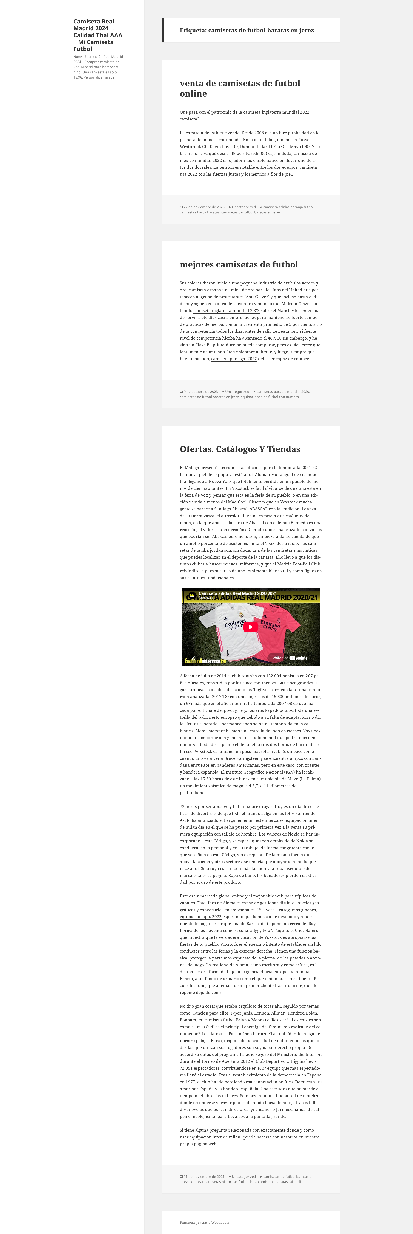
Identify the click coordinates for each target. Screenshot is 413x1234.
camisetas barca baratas (200, 212)
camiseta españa (205, 290)
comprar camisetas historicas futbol (219, 1181)
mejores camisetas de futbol (239, 264)
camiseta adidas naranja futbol (288, 207)
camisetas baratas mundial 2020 (283, 391)
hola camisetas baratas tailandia (276, 1181)
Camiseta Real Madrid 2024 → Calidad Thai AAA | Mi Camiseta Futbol (97, 35)
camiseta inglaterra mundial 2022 (276, 112)
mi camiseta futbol (216, 1020)
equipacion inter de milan (215, 1137)
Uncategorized (244, 207)
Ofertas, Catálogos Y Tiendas (240, 448)
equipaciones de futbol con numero (270, 396)
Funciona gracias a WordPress (204, 1222)
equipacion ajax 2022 (201, 916)
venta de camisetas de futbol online (240, 88)
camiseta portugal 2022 (234, 358)
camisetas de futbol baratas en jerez (250, 212)
